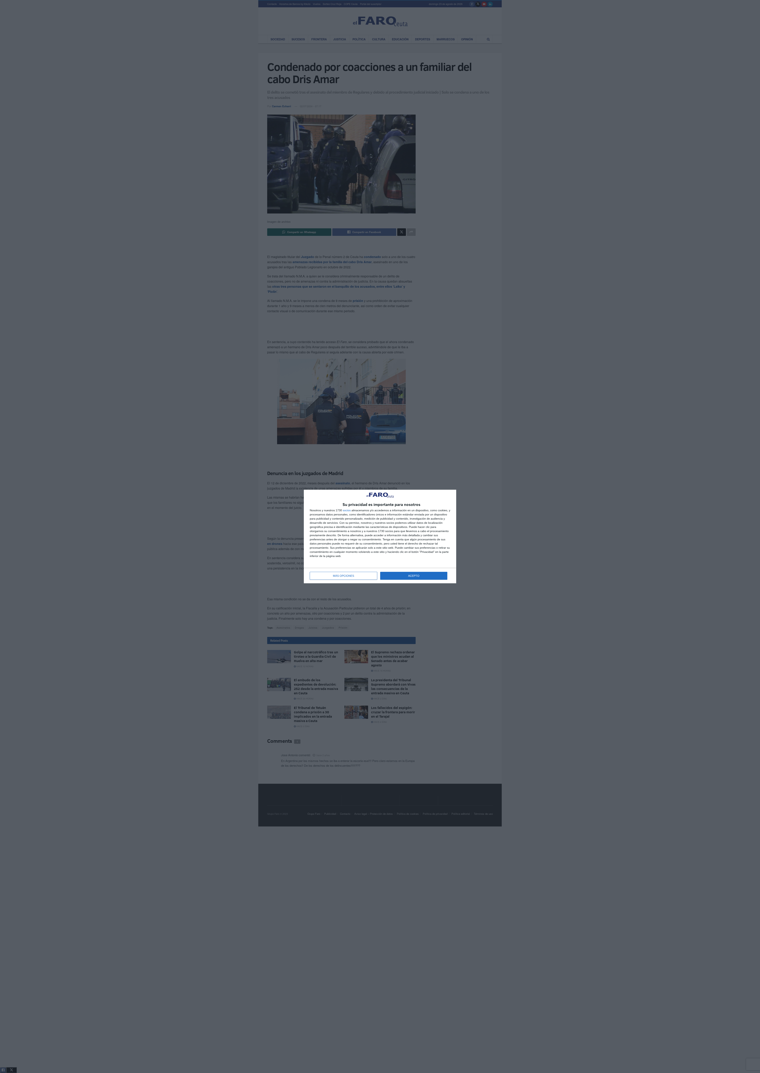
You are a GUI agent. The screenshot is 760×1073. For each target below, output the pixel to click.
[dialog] (380, 536)
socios (347, 510)
